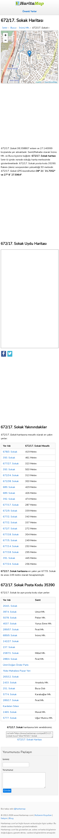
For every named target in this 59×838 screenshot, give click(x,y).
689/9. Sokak (10, 635)
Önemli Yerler (29, 11)
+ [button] (5, 35)
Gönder (7, 790)
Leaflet (38, 82)
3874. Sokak (10, 611)
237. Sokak (9, 647)
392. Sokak (9, 499)
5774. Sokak (10, 694)
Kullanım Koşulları (43, 815)
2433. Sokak (10, 682)
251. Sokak (9, 688)
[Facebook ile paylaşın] (3, 354)
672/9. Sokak (10, 510)
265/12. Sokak (11, 676)
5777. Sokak (10, 718)
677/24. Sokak (11, 564)
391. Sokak (9, 558)
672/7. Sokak (10, 528)
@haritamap (20, 809)
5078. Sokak (10, 617)
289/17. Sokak (11, 700)
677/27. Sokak (11, 463)
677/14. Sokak (11, 546)
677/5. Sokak (10, 540)
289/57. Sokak (11, 629)
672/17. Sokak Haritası (29, 739)
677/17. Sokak (11, 504)
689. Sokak (9, 487)
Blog (11, 818)
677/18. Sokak (11, 534)
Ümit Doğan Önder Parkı (16, 664)
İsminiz (6, 759)
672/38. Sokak (11, 481)
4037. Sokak (10, 623)
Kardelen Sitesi (11, 706)
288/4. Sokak (10, 659)
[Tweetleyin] (9, 354)
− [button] (5, 40)
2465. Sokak (10, 712)
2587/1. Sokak (11, 653)
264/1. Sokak (10, 605)
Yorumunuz (8, 770)
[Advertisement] (29, 113)
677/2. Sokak (10, 516)
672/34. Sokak (11, 475)
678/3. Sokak (10, 451)
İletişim (4, 818)
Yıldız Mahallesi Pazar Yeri (16, 670)
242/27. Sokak (11, 641)
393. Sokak (9, 457)
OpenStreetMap (50, 82)
